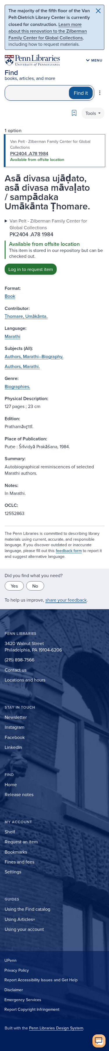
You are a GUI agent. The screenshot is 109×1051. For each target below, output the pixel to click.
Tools (91, 113)
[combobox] (37, 93)
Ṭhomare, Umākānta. (26, 316)
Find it (81, 93)
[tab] (54, 150)
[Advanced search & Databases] (99, 93)
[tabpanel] (54, 246)
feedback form (69, 550)
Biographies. (17, 386)
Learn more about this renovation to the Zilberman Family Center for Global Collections (47, 31)
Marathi (12, 336)
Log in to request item (30, 269)
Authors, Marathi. (22, 366)
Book (10, 296)
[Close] (98, 11)
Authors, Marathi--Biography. (34, 356)
